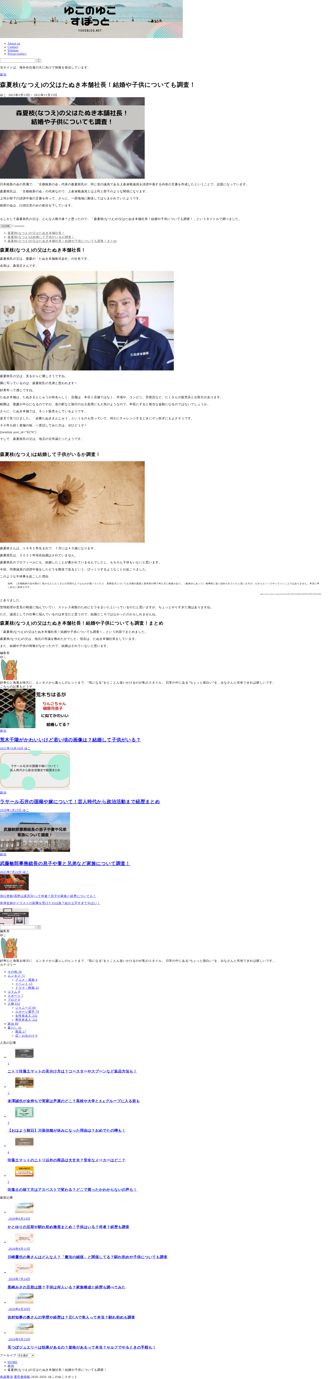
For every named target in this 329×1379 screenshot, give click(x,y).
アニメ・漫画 (26, 979)
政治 (3, 74)
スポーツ (15, 995)
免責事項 (6, 1376)
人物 (14, 1003)
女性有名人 (26, 1015)
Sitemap (13, 50)
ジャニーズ (25, 1007)
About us (14, 43)
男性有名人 (26, 1019)
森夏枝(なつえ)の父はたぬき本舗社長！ (36, 233)
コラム (14, 991)
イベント (24, 983)
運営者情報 (22, 1376)
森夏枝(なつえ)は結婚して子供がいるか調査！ (41, 237)
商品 (20, 1031)
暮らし (15, 1027)
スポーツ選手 (27, 1011)
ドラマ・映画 (27, 987)
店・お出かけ (26, 1035)
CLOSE (6, 226)
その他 (15, 971)
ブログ (14, 999)
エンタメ (16, 975)
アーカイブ (8, 1355)
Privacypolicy (17, 53)
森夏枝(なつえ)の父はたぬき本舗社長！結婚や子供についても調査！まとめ (62, 241)
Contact (13, 47)
